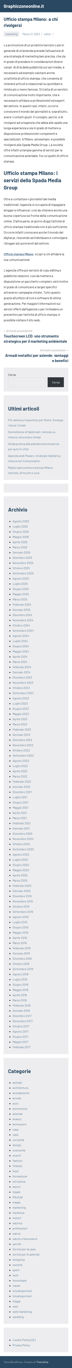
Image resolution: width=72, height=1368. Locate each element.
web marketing (22, 1311)
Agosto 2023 (21, 698)
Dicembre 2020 (22, 833)
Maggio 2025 (21, 594)
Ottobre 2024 (21, 625)
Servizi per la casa (24, 1249)
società (17, 1264)
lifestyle (18, 1197)
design (17, 1145)
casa (15, 1129)
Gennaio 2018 (21, 1010)
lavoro (17, 1186)
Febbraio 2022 (22, 781)
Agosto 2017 (20, 1031)
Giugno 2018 (20, 984)
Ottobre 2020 (21, 844)
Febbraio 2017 (21, 1047)
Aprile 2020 (20, 875)
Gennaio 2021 (21, 828)
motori (17, 1218)
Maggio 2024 (21, 651)
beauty (17, 1119)
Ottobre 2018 (21, 963)
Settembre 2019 (23, 911)
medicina (18, 1212)
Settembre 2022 (23, 755)
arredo (17, 1098)
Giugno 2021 (20, 802)
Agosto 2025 (21, 578)
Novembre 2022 (23, 745)
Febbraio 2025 (22, 604)
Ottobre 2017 (21, 1026)
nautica (17, 1223)
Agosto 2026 (21, 521)
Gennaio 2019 (21, 953)
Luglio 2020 (20, 859)
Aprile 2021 (20, 812)
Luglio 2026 (20, 526)
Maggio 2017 (20, 1042)
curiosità (18, 1140)
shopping (19, 1259)
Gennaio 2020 (21, 891)
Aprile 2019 (20, 937)
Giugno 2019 (20, 927)
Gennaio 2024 (21, 672)
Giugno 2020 (21, 865)
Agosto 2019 (20, 917)
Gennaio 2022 (21, 786)
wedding (18, 1317)
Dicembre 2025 (22, 557)
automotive (20, 1108)
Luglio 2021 (20, 797)
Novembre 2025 (23, 563)
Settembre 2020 (23, 849)
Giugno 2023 (21, 708)
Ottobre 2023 (21, 687)
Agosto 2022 (21, 760)
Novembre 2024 (23, 620)
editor (47, 34)
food (15, 1171)
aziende (18, 1113)
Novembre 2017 (23, 1021)
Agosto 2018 (20, 974)
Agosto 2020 (21, 854)
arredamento (21, 1093)
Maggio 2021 (20, 807)
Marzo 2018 (20, 1000)
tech (15, 1275)
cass (15, 1134)
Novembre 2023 (23, 682)
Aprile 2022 (20, 771)
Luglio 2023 (20, 703)
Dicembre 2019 (22, 896)
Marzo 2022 (20, 776)
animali (17, 1082)
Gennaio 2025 (21, 609)
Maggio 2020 (21, 870)
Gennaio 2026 (21, 552)
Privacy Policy (21, 1345)
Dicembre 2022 (22, 740)
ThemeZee (42, 1362)
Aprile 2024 (20, 656)
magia (16, 1202)
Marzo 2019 (20, 943)
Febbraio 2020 (22, 885)
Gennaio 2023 (21, 734)
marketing (11, 34)
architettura (20, 1087)
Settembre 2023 (23, 693)
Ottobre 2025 (21, 568)
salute (17, 1233)
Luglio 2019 (20, 922)
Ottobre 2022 (21, 750)
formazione (20, 1176)
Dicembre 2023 (22, 677)
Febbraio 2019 (21, 948)
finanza (17, 1166)
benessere (20, 1124)
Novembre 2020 (23, 838)
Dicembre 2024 (22, 615)
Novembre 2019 (23, 901)
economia (19, 1150)
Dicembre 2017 (22, 1015)
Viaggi (16, 1301)
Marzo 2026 (20, 547)
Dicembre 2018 (22, 958)
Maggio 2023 (21, 714)
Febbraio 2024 (22, 667)
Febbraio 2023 (22, 729)
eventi (17, 1155)
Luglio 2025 (20, 583)
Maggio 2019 (20, 932)
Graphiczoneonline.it (24, 6)
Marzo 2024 (20, 661)
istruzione (19, 1181)
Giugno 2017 (20, 1036)
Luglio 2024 (20, 641)
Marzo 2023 (20, 724)
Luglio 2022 (20, 766)
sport (16, 1270)
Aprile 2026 (20, 542)
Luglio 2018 (20, 979)
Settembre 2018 (23, 969)
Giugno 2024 (21, 646)
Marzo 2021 (20, 818)
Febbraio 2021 (22, 823)
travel (16, 1285)
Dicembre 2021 (22, 792)
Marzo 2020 (20, 880)
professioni (20, 1228)
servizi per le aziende (26, 1254)
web (15, 1306)
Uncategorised (22, 1291)
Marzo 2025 (20, 599)
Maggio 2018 (20, 989)
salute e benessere (25, 1238)
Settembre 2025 (23, 573)
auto (15, 1103)
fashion (17, 1160)
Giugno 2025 (21, 589)
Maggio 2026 (21, 536)
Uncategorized (22, 1296)
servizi (17, 1244)
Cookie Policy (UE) (24, 1340)
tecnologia (19, 1280)
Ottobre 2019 (21, 906)
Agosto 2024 (21, 635)
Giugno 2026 (21, 531)
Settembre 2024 (23, 630)
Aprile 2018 (20, 995)
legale (16, 1192)
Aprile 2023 (20, 719)
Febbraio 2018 (21, 1005)
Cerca (12, 374)
